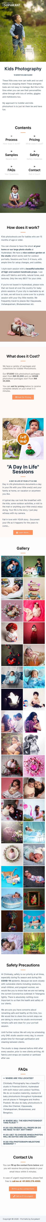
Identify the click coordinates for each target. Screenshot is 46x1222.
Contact (34, 170)
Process (11, 139)
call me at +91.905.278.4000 (26, 1181)
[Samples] (11, 151)
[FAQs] (11, 166)
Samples (11, 155)
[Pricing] (34, 136)
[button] (23, 1078)
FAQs (11, 170)
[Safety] (34, 151)
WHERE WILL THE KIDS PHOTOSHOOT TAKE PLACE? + (22, 1121)
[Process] (11, 136)
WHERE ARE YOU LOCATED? (19, 1078)
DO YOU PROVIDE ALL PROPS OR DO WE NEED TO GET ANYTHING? (22, 1128)
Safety (34, 155)
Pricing (34, 139)
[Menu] (42, 4)
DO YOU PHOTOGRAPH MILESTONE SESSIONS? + (21, 1143)
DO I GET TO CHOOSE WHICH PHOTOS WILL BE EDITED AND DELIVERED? (23, 1135)
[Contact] (34, 166)
